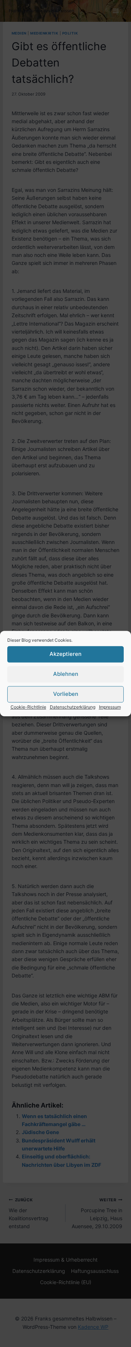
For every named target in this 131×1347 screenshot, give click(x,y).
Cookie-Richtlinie (28, 707)
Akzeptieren (65, 653)
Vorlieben (65, 693)
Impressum (110, 707)
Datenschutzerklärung (72, 707)
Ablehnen (65, 673)
